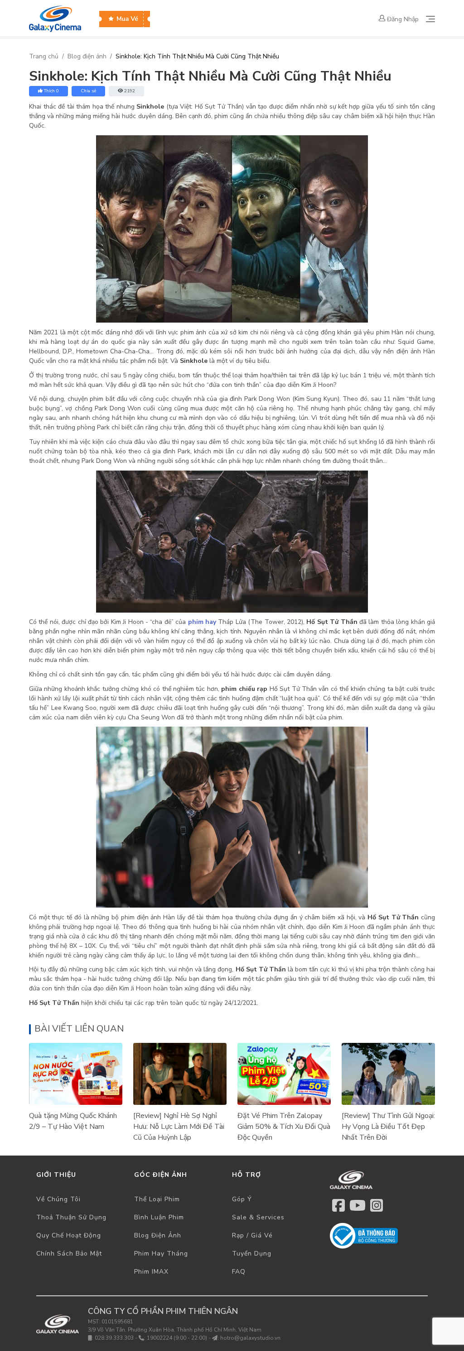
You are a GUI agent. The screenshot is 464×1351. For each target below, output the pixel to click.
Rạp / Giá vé (252, 1235)
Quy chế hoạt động (68, 1235)
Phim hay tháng (161, 1253)
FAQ (239, 1271)
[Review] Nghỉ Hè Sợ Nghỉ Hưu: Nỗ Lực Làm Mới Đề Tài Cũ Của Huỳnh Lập (178, 1126)
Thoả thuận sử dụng (71, 1217)
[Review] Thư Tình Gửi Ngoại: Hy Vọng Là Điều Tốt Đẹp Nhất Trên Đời (388, 1126)
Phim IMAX (151, 1271)
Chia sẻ (88, 91)
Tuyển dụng (251, 1253)
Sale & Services (258, 1217)
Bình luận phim (159, 1217)
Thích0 (51, 91)
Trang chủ (43, 56)
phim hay (202, 622)
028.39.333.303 (114, 1337)
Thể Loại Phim (157, 1199)
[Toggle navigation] (430, 19)
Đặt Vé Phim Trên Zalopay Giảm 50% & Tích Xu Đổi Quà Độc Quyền (283, 1126)
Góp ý (242, 1199)
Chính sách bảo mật (69, 1253)
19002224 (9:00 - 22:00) (177, 1337)
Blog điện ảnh (87, 56)
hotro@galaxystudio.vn (250, 1337)
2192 (129, 91)
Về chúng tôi (58, 1199)
